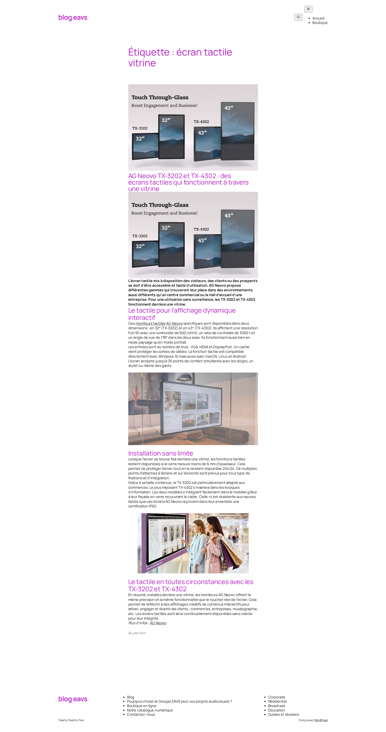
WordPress (321, 720)
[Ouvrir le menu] (298, 17)
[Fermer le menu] (308, 9)
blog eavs (72, 17)
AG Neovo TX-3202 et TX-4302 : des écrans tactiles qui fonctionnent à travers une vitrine (188, 182)
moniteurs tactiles (150, 323)
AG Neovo (174, 323)
